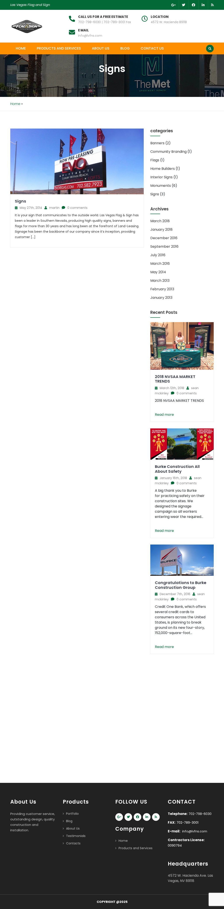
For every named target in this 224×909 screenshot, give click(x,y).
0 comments (77, 208)
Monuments (160, 185)
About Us (100, 48)
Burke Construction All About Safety (177, 469)
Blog (125, 48)
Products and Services (59, 48)
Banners (157, 143)
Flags (154, 160)
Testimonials (76, 836)
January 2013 (161, 297)
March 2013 (160, 280)
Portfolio (72, 813)
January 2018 (161, 229)
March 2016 (160, 263)
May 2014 (158, 272)
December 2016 (163, 238)
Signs (20, 201)
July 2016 (157, 255)
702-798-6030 (200, 813)
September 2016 (164, 246)
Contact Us (152, 48)
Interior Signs (161, 177)
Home (21, 48)
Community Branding (168, 151)
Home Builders (162, 168)
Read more (164, 414)
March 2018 (160, 220)
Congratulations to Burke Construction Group (180, 585)
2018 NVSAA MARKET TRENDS (175, 379)
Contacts (73, 843)
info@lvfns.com (90, 35)
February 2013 (162, 289)
